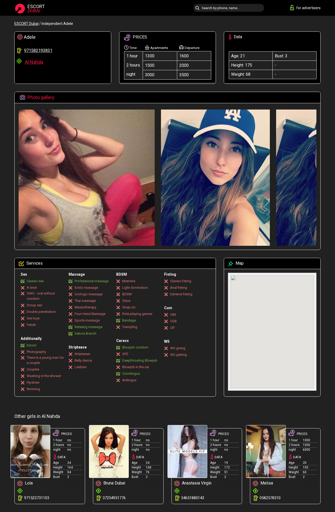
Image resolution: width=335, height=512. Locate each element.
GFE (125, 354)
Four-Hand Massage (90, 314)
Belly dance (83, 360)
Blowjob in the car (135, 367)
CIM (173, 315)
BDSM (127, 294)
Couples (33, 369)
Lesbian (81, 367)
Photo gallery (40, 97)
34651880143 (192, 497)
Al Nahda (34, 62)
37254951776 (114, 497)
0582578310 (270, 497)
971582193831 (38, 50)
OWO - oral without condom (41, 296)
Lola (28, 483)
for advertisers (308, 8)
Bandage (129, 320)
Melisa (266, 483)
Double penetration (41, 312)
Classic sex (35, 281)
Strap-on (128, 307)
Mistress (128, 281)
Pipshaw (33, 382)
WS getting (178, 355)
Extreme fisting (181, 294)
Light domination (135, 288)
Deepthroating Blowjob (139, 360)
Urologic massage (89, 294)
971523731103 (36, 497)
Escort (31, 345)
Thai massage (85, 301)
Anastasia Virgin (196, 483)
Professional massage (92, 281)
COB (173, 321)
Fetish (31, 325)
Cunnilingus (131, 373)
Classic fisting (180, 281)
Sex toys (33, 318)
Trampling (129, 327)
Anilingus (129, 380)
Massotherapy (85, 307)
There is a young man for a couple (45, 360)
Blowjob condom (135, 347)
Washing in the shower (44, 376)
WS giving (177, 348)
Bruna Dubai (113, 483)
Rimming (33, 389)
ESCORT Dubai (26, 23)
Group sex (34, 305)
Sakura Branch (85, 333)
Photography (36, 352)
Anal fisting (178, 288)
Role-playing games (137, 314)
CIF (172, 328)
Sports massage (87, 320)
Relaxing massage (88, 327)
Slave (126, 301)
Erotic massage (86, 288)
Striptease (82, 354)
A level (32, 288)
